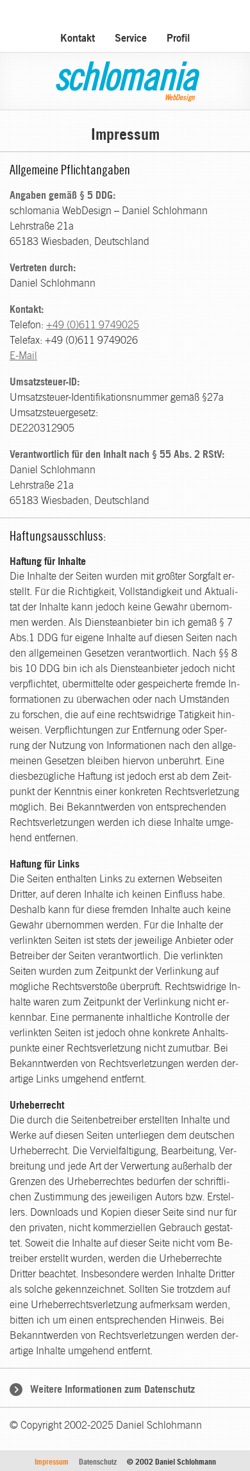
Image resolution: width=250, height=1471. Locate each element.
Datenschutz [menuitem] (98, 1462)
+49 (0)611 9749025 (92, 325)
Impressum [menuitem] (52, 1462)
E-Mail (23, 355)
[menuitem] (77, 36)
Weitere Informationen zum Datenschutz (112, 1389)
